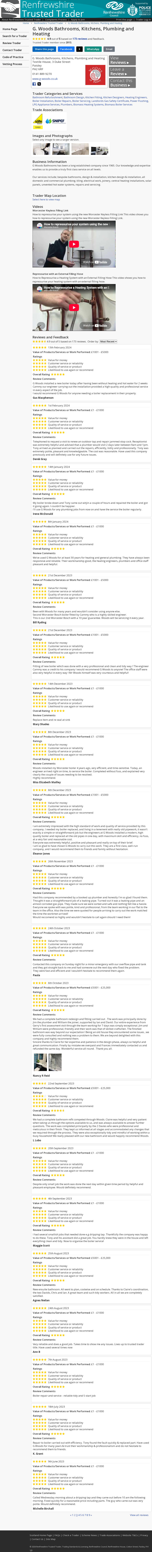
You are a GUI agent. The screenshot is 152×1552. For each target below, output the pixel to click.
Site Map (51, 1539)
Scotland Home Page (41, 1535)
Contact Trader (12, 50)
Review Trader (12, 43)
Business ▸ (121, 83)
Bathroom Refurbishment (47, 97)
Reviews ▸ (119, 60)
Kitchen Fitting (93, 97)
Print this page (124, 19)
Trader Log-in (143, 19)
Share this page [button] (44, 49)
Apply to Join (78, 19)
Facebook (66, 49)
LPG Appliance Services (46, 104)
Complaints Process (56, 19)
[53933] (37, 121)
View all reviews (139, 1515)
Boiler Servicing (81, 101)
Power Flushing (139, 101)
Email (109, 49)
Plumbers (66, 104)
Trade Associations (109, 1535)
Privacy (144, 1535)
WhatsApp (93, 49)
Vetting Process (12, 64)
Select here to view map (46, 199)
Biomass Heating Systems (88, 104)
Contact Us (37, 1539)
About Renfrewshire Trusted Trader (21, 19)
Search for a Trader (15, 36)
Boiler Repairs (63, 101)
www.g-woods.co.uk (45, 79)
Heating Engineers (136, 97)
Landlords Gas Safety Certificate (110, 101)
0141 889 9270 (42, 74)
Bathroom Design (74, 97)
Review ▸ (118, 71)
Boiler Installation (43, 101)
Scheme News (89, 1535)
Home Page (10, 29)
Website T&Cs (130, 1535)
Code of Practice (13, 57)
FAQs (57, 1535)
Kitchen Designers (113, 97)
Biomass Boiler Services (118, 104)
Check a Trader (71, 1535)
